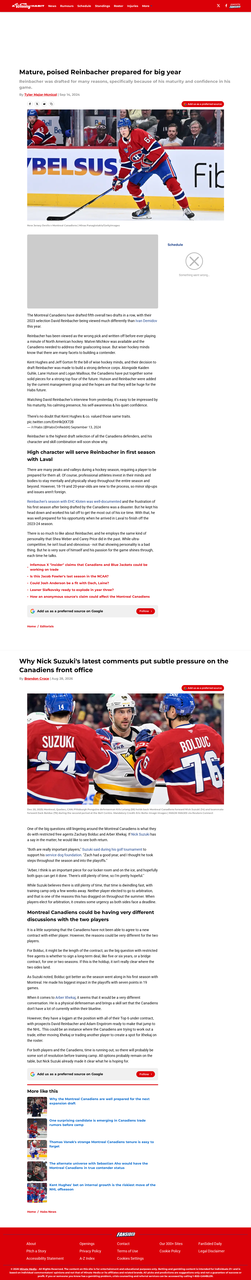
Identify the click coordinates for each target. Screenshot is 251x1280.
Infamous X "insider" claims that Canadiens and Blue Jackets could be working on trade (88, 567)
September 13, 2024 (86, 427)
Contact (123, 1244)
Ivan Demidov (146, 321)
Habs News (48, 1212)
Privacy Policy (90, 1251)
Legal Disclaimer (211, 1251)
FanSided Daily (210, 1244)
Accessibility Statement (45, 1258)
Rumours (66, 6)
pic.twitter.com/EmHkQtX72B (50, 422)
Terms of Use (127, 1251)
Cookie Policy (170, 1251)
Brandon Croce (36, 679)
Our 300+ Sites (171, 1244)
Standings (102, 6)
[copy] (51, 104)
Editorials (47, 626)
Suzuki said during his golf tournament (112, 849)
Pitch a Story (36, 1251)
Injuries (132, 6)
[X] (218, 5)
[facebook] (226, 5)
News (52, 6)
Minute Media (28, 1268)
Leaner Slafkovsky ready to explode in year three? (72, 590)
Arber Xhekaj (65, 997)
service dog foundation (63, 855)
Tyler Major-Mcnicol (40, 95)
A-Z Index (87, 1258)
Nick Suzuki (140, 834)
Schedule (84, 6)
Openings (87, 1244)
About (31, 1244)
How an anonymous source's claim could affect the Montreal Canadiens (90, 597)
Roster (118, 6)
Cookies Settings (130, 1258)
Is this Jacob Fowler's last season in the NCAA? (69, 576)
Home (31, 626)
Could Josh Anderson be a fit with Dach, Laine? (69, 583)
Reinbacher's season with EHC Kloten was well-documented (74, 501)
